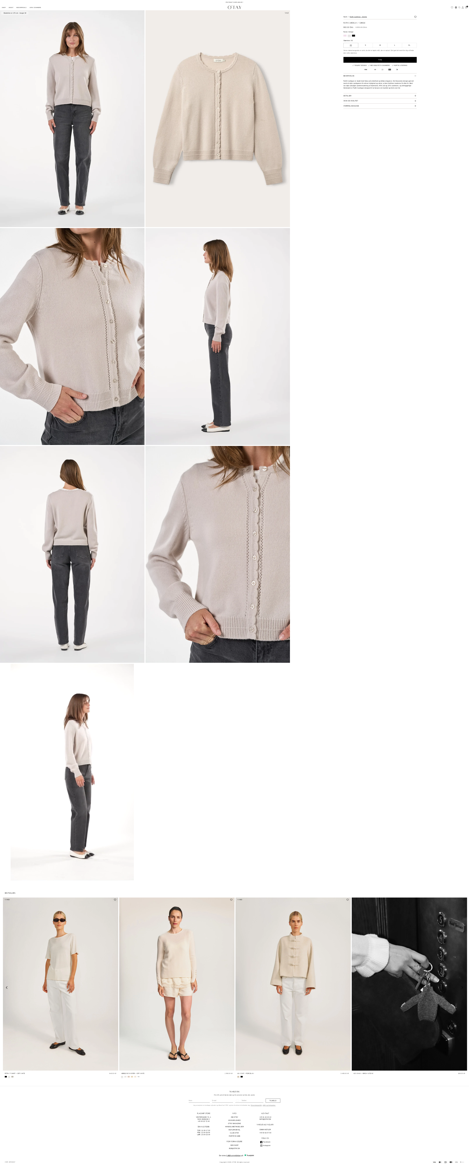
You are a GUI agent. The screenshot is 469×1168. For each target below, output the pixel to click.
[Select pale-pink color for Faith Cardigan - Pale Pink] (344, 36)
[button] (4, 7)
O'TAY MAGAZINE (234, 1123)
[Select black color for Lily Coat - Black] (242, 1076)
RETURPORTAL (234, 1130)
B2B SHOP (235, 1145)
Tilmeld (273, 1101)
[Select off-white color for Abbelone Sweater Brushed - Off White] (125, 1076)
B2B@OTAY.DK (234, 1148)
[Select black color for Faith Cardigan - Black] (353, 36)
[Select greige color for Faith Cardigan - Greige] (349, 36)
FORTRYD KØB (234, 1136)
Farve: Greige (348, 32)
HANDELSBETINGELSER (234, 1127)
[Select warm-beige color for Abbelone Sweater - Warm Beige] (135, 1076)
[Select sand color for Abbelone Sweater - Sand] (132, 1076)
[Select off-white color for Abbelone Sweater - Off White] (122, 1076)
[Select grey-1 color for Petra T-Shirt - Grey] (12, 1076)
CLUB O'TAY (234, 1133)
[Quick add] (6, 1068)
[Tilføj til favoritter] (415, 17)
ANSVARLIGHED (234, 1120)
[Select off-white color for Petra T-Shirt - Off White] (9, 1076)
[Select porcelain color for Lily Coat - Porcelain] (238, 1076)
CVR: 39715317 (10, 1162)
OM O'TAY (234, 1117)
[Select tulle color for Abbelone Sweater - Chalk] (129, 1076)
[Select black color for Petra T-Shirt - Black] (6, 1076)
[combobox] (237, 1100)
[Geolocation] (456, 7)
